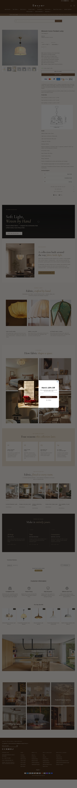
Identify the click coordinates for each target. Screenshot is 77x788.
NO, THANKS (48, 400)
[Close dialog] (57, 381)
